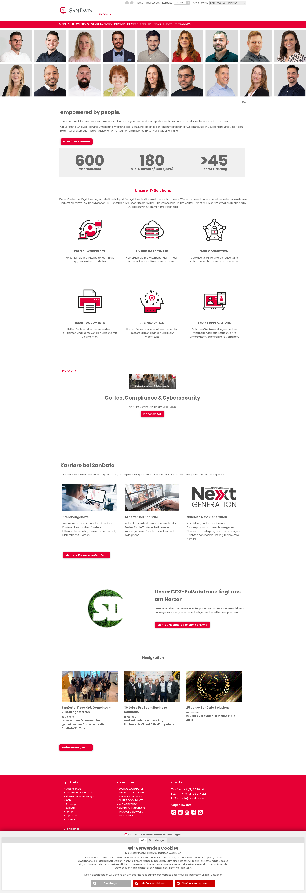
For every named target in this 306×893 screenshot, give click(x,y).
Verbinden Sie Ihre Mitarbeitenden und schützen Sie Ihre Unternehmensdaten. (214, 259)
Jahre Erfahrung (214, 169)
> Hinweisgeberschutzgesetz (81, 796)
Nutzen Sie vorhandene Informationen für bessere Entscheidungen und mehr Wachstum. (152, 333)
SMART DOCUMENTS (89, 323)
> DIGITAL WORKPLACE (130, 789)
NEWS (157, 24)
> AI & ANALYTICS (127, 804)
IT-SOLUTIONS (80, 24)
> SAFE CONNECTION (129, 796)
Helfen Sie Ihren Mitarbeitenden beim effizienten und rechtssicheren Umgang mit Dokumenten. (90, 333)
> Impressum (71, 815)
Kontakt (167, 2)
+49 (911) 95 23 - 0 (193, 789)
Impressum (153, 2)
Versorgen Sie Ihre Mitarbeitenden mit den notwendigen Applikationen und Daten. (152, 259)
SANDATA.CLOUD (101, 24)
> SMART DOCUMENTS (130, 800)
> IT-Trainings (125, 815)
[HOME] (86, 10)
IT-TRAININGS (183, 24)
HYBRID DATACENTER (152, 251)
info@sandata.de (193, 798)
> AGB (67, 800)
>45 (214, 160)
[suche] (180, 3)
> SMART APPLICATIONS (131, 808)
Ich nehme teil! (152, 414)
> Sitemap (70, 804)
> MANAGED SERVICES (130, 812)
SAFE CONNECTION (214, 251)
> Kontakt (69, 819)
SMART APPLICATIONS (214, 323)
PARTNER (119, 24)
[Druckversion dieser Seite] (126, 2)
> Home (68, 812)
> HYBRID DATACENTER (130, 792)
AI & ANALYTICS (152, 323)
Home (139, 2)
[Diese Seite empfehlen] (131, 2)
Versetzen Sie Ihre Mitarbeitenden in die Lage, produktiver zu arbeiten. (89, 259)
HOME (243, 102)
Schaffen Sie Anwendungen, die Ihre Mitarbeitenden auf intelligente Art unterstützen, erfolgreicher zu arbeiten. (214, 333)
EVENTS (167, 24)
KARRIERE (132, 24)
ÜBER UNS (145, 24)
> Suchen (69, 808)
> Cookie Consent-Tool (78, 792)
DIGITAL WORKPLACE (90, 251)
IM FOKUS (64, 24)
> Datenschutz (73, 789)
